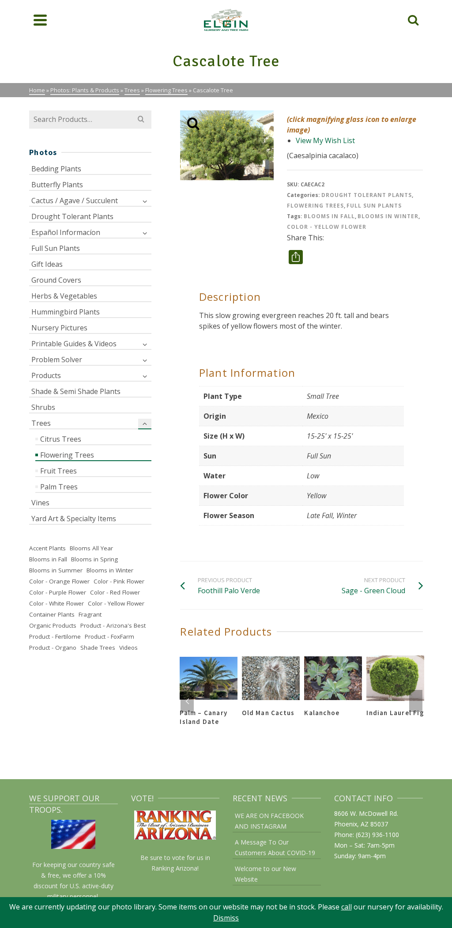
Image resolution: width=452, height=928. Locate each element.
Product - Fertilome (55, 636)
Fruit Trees (58, 471)
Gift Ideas (47, 264)
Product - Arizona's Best (113, 625)
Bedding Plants (56, 169)
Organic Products (52, 625)
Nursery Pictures (59, 328)
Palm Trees (59, 487)
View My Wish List (325, 140)
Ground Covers (56, 280)
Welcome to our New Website (265, 873)
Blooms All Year (91, 548)
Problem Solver (56, 359)
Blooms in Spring (94, 559)
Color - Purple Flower (57, 592)
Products (46, 375)
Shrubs (43, 407)
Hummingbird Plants (65, 312)
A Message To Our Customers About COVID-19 (275, 847)
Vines (40, 503)
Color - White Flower (56, 603)
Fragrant (90, 614)
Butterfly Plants (57, 184)
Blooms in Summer (56, 570)
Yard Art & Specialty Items (73, 518)
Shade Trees (97, 647)
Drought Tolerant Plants (366, 195)
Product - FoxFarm (109, 636)
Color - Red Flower (115, 592)
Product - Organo (52, 647)
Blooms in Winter (388, 216)
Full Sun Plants (374, 205)
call (346, 907)
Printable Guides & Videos (74, 343)
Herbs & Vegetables (64, 296)
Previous (187, 701)
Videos (128, 647)
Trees (41, 423)
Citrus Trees (60, 439)
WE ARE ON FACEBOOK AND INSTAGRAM (269, 820)
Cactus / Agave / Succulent (74, 200)
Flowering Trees (315, 205)
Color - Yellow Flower (326, 227)
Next (415, 701)
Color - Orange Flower (59, 581)
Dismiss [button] (226, 918)
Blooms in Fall (329, 216)
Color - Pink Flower (119, 581)
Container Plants (52, 614)
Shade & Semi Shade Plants (76, 391)
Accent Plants (47, 548)
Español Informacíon (65, 232)
